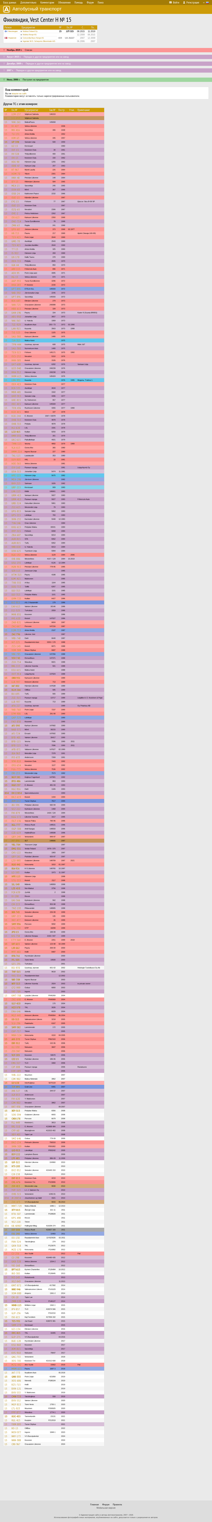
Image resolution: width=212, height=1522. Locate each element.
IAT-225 (16, 642)
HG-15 (15, 277)
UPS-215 (16, 515)
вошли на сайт (19, 93)
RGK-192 (16, 554)
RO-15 (15, 1428)
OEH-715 (16, 261)
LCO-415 (16, 431)
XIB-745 (16, 912)
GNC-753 (16, 1356)
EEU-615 (16, 670)
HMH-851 (16, 435)
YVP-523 (16, 1190)
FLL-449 (16, 1122)
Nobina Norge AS (29, 35)
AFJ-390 (16, 725)
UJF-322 (16, 1162)
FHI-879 (16, 813)
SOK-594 (16, 1114)
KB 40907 (17, 1225)
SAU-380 (16, 336)
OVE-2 (15, 213)
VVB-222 (16, 1075)
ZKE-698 (16, 999)
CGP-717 (16, 1031)
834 (7, 793)
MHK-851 (16, 614)
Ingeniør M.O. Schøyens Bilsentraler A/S (39, 41)
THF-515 (16, 971)
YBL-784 (16, 844)
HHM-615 (16, 376)
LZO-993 (16, 860)
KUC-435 (16, 1416)
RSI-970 (16, 967)
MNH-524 (16, 1035)
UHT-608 (16, 364)
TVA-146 (16, 523)
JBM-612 (16, 801)
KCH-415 (16, 412)
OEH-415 (16, 384)
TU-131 (16, 134)
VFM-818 (16, 761)
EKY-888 (16, 1229)
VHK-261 (16, 122)
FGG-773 (16, 769)
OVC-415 (16, 1333)
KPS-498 (16, 1217)
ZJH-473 (16, 1202)
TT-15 (15, 249)
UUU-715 (16, 586)
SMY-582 (16, 1027)
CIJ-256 (15, 1253)
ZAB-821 (16, 622)
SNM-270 (16, 1325)
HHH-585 (16, 360)
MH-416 (16, 130)
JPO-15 (15, 932)
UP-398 (15, 142)
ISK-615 (16, 1317)
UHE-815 (16, 400)
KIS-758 (16, 936)
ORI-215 (16, 773)
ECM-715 (16, 630)
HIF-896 (16, 840)
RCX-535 (16, 388)
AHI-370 (16, 1039)
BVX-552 (16, 1400)
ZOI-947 (16, 1051)
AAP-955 (16, 281)
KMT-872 (16, 1285)
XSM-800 (16, 1293)
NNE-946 (16, 1289)
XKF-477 (16, 920)
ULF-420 (16, 1003)
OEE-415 (16, 404)
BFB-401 (16, 737)
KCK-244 (16, 416)
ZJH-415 (16, 1186)
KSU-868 (16, 1344)
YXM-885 (16, 1424)
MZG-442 (16, 1364)
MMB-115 (16, 1305)
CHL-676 (16, 1182)
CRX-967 (16, 1444)
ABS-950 (16, 316)
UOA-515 (16, 471)
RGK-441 (16, 864)
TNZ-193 (16, 908)
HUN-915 (16, 566)
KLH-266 (16, 689)
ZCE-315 (16, 697)
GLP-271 (16, 1337)
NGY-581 (16, 777)
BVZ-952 (16, 1170)
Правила (117, 1504)
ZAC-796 (16, 634)
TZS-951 (16, 1321)
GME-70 (16, 241)
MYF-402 (16, 951)
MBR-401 (16, 392)
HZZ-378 (16, 1007)
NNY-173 (16, 1436)
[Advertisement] (106, 1475)
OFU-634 (16, 765)
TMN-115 (17, 443)
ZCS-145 (16, 646)
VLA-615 (16, 447)
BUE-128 (16, 1341)
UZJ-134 (16, 1329)
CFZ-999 (16, 987)
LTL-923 (16, 1408)
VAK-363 (16, 320)
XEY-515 (16, 1110)
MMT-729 (17, 1206)
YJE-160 (16, 1265)
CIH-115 (16, 904)
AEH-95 (16, 273)
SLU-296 (16, 1023)
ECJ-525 (16, 610)
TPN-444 (16, 344)
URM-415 (16, 495)
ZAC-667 (16, 626)
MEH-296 (16, 479)
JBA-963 (16, 753)
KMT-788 (16, 995)
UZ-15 (15, 146)
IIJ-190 (15, 896)
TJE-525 (16, 332)
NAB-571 (16, 729)
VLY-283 (16, 1055)
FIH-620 (16, 1098)
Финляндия (13, 31)
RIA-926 (16, 868)
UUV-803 (16, 459)
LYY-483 (16, 1158)
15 (6, 114)
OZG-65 (16, 209)
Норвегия (12, 38)
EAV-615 (16, 606)
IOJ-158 (16, 1237)
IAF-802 (16, 685)
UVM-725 (16, 598)
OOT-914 (16, 674)
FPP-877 (16, 1412)
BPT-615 (16, 1269)
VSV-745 (16, 658)
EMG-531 (16, 848)
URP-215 (16, 487)
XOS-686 (16, 1380)
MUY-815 (16, 1404)
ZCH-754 (16, 662)
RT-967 (15, 169)
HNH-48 (16, 177)
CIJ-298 (15, 1257)
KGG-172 (16, 816)
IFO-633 (16, 757)
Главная (94, 1504)
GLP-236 (16, 1313)
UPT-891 (16, 288)
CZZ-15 (15, 1059)
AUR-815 (16, 539)
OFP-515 (16, 531)
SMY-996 (16, 924)
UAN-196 (16, 312)
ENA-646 (16, 1011)
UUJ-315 (16, 590)
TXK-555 (16, 582)
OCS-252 (16, 356)
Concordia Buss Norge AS (33, 38)
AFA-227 (16, 705)
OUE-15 (16, 197)
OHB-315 (16, 419)
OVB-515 (16, 1194)
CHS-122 (16, 852)
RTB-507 (16, 1213)
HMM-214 (17, 451)
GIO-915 (16, 1150)
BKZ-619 (16, 797)
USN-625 (16, 550)
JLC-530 (16, 1047)
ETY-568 (16, 940)
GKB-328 (16, 1261)
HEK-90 (15, 161)
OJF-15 (15, 150)
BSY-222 (16, 1154)
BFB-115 (16, 741)
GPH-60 (16, 229)
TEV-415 (16, 237)
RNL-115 (16, 666)
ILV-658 (15, 1082)
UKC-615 (16, 439)
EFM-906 (16, 713)
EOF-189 (16, 1071)
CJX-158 (16, 1174)
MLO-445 (16, 1015)
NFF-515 (16, 983)
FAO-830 (16, 721)
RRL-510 (16, 1126)
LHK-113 (16, 491)
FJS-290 (16, 1233)
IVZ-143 (16, 1277)
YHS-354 (16, 975)
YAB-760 (16, 709)
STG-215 (16, 880)
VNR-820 (16, 547)
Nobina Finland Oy (30, 31)
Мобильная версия (106, 1508)
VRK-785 (16, 654)
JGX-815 (16, 1094)
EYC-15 (15, 201)
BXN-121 (16, 1388)
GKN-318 (16, 1245)
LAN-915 (16, 328)
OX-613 (16, 217)
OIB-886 (16, 558)
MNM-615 (17, 1368)
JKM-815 (16, 1348)
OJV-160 (16, 467)
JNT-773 (16, 1372)
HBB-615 (16, 308)
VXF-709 (16, 979)
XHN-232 (16, 519)
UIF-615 (16, 944)
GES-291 (16, 963)
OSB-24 (16, 193)
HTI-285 (16, 1166)
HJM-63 (15, 138)
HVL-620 (16, 618)
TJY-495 (16, 1086)
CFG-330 (16, 928)
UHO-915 (16, 396)
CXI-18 (15, 1297)
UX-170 (15, 257)
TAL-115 (16, 455)
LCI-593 (16, 872)
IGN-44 (15, 265)
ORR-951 (16, 678)
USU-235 (16, 562)
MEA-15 (16, 185)
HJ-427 (15, 126)
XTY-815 (16, 1210)
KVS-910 (16, 1352)
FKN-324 (16, 1241)
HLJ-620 (16, 427)
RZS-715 (16, 1384)
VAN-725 (16, 304)
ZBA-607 (16, 535)
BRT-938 (16, 1106)
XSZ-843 (16, 1281)
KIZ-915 (16, 602)
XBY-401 (16, 1134)
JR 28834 (16, 1198)
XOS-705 (16, 1360)
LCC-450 (16, 118)
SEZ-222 (16, 809)
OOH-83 (16, 189)
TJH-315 (16, 340)
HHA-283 (16, 285)
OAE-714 (16, 221)
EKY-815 (16, 1178)
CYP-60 (15, 1130)
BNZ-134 (16, 1142)
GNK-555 (16, 1376)
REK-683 (16, 300)
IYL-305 (16, 959)
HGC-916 (16, 789)
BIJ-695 (16, 693)
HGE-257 (16, 785)
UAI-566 (16, 900)
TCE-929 (16, 324)
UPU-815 (16, 511)
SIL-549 (16, 884)
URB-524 (16, 503)
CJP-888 (16, 1067)
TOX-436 (16, 408)
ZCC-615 (16, 507)
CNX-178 (16, 1118)
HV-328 (15, 153)
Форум (105, 1504)
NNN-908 (16, 1440)
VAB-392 (16, 292)
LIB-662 (16, 947)
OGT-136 (16, 820)
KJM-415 (16, 578)
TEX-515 (16, 352)
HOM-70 (16, 173)
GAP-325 (16, 717)
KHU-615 (16, 527)
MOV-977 (16, 1432)
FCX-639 (16, 892)
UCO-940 (16, 368)
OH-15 (15, 157)
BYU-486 (16, 781)
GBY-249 (16, 836)
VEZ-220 (16, 1221)
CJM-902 (16, 1079)
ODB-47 (16, 165)
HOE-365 (16, 463)
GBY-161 (16, 856)
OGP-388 (16, 828)
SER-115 (16, 570)
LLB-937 (16, 682)
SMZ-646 (16, 1138)
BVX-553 (16, 1392)
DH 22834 (17, 793)
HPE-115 (16, 475)
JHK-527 (16, 1090)
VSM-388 (16, 650)
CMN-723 (16, 1396)
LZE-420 (16, 888)
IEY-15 (15, 181)
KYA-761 (16, 955)
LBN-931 (16, 380)
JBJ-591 (16, 805)
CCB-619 (16, 832)
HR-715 (15, 233)
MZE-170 (16, 1249)
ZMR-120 (16, 1301)
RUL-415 (16, 1420)
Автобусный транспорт (37, 8)
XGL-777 (16, 824)
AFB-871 (16, 749)
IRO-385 (16, 1273)
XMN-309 (16, 1146)
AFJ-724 (16, 733)
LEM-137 (16, 114)
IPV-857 (16, 1309)
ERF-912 (16, 1043)
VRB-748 (16, 638)
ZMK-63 (16, 225)
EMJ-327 (16, 1063)
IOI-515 (15, 1019)
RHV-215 (16, 483)
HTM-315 (17, 574)
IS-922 (15, 253)
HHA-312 (16, 372)
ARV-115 (16, 269)
